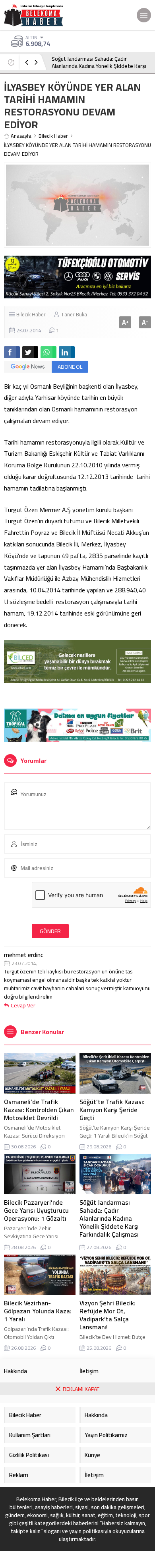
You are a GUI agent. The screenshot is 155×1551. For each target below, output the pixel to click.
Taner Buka (74, 314)
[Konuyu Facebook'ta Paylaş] (12, 352)
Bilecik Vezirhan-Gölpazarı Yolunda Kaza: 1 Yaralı (38, 1311)
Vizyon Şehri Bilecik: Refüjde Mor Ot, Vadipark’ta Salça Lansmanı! (107, 1315)
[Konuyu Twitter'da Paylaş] (30, 352)
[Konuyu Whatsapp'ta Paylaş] (48, 352)
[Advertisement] (77, 1473)
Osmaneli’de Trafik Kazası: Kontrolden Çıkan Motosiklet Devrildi (39, 1110)
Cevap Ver (23, 1005)
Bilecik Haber (53, 136)
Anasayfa (21, 136)
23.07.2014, (24, 963)
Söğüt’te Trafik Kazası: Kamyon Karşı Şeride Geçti (112, 1110)
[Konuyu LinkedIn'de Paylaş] (67, 352)
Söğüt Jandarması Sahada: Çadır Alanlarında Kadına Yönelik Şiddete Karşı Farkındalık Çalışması (99, 66)
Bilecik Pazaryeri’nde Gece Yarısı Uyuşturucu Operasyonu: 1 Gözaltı (36, 1210)
